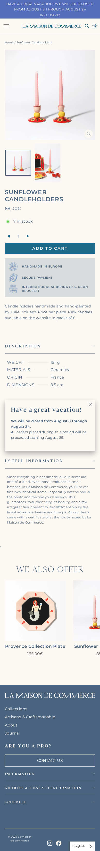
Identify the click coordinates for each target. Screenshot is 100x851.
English (78, 846)
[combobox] (82, 846)
